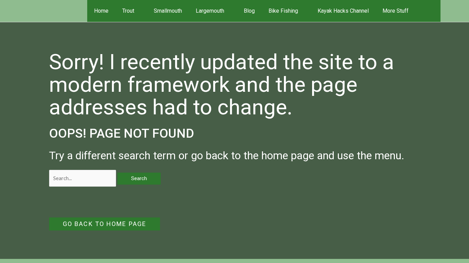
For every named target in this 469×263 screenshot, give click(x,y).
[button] (431, 11)
